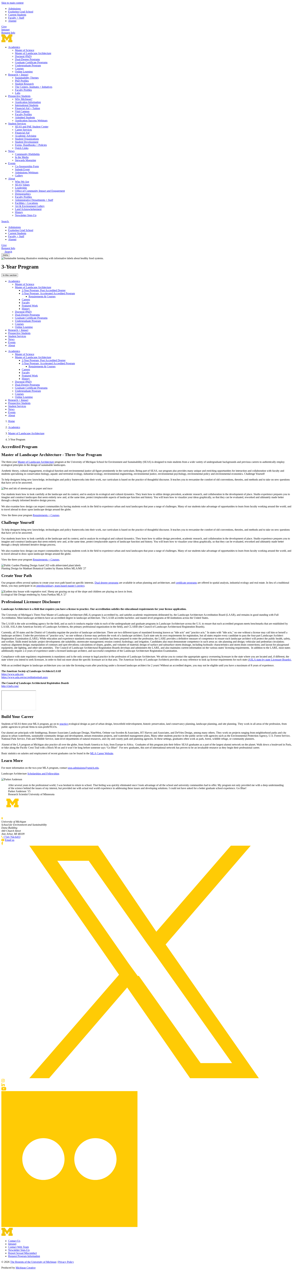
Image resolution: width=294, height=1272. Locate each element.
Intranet (5, 29)
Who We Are (22, 181)
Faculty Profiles (23, 89)
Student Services (17, 123)
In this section (10, 275)
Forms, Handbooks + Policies (31, 145)
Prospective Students (19, 96)
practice (64, 723)
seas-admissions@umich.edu (83, 767)
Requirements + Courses (46, 515)
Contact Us (14, 1240)
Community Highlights (27, 154)
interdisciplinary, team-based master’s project (60, 585)
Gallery (19, 175)
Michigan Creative (26, 1267)
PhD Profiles (22, 80)
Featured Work (30, 305)
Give (4, 26)
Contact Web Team (18, 1247)
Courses (19, 68)
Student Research (24, 83)
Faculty (26, 302)
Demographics (23, 193)
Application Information (28, 102)
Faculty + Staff (16, 17)
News (11, 151)
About (11, 178)
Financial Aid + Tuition (27, 108)
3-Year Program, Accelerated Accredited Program (48, 293)
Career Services (23, 129)
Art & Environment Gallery (30, 206)
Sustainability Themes (27, 77)
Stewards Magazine (25, 160)
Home (11, 421)
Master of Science (24, 50)
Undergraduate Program (28, 65)
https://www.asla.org (12, 674)
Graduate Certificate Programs (31, 62)
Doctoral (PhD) (23, 56)
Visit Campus (22, 111)
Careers (26, 299)
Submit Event (22, 169)
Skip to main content (12, 2)
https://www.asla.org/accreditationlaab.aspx (24, 677)
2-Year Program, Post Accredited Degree (44, 290)
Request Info (8, 32)
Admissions (14, 8)
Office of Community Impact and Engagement (40, 190)
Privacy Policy (66, 1261)
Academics (14, 47)
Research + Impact (18, 74)
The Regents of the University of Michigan (33, 1261)
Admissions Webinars (26, 172)
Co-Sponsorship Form (27, 166)
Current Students (17, 14)
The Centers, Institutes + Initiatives (33, 86)
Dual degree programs (106, 582)
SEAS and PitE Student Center (31, 126)
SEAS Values (22, 184)
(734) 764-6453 (12, 836)
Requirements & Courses (42, 296)
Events (11, 163)
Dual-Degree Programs (27, 59)
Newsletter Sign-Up (25, 215)
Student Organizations (27, 138)
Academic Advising (25, 135)
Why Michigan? (23, 99)
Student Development (26, 141)
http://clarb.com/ (10, 686)
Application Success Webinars (31, 120)
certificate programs (186, 582)
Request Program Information (24, 1256)
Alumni (12, 20)
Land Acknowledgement (28, 209)
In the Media (22, 157)
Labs (17, 93)
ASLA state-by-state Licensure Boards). (270, 659)
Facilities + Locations (26, 203)
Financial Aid (22, 132)
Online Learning (24, 71)
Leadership (21, 187)
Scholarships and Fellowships (43, 773)
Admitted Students (25, 117)
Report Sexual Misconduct (22, 1253)
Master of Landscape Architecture (33, 53)
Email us (9, 840)
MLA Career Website (101, 753)
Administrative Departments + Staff (34, 200)
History (19, 212)
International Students (26, 105)
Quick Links (21, 148)
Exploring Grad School (20, 11)
